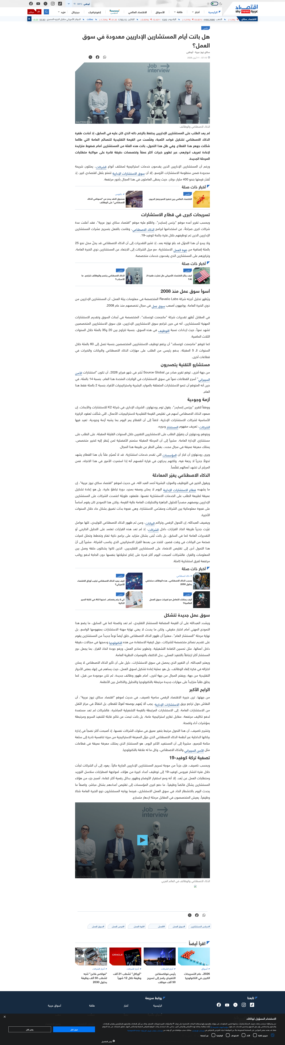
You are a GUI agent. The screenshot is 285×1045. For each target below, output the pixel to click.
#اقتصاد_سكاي (248, 19)
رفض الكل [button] (29, 1029)
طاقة (92, 1005)
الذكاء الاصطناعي (143, 229)
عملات (118, 19)
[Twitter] (45, 3)
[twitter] (235, 1006)
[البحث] (46, 11)
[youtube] (227, 1005)
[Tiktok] (60, 3)
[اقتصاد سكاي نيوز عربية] (240, 9)
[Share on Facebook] (97, 57)
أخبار (126, 1005)
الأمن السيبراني (194, 750)
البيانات (150, 523)
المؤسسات (170, 455)
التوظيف (164, 330)
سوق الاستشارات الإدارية (129, 173)
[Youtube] (38, 4)
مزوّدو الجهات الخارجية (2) (219, 1026)
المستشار (172, 427)
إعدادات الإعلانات (198, 1030)
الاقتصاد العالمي (137, 11)
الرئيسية (213, 11)
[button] (78, 3)
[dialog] (142, 1029)
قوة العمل (180, 249)
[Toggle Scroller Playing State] (29, 18)
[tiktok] (252, 1006)
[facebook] (219, 1006)
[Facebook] (31, 3)
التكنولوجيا (115, 642)
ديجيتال (76, 11)
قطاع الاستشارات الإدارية (179, 489)
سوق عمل (158, 305)
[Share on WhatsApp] (104, 57)
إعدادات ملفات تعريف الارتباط (152, 1030)
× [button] (5, 1017)
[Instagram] (52, 3)
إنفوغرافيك (94, 11)
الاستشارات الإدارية (167, 704)
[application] (142, 840)
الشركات (101, 166)
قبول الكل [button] (74, 1029)
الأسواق (160, 11)
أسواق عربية (54, 1005)
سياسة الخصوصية (134, 1030)
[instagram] (244, 1006)
